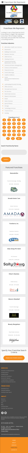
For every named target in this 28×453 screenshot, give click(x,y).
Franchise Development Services (8, 381)
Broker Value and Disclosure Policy (10, 429)
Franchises (14, 447)
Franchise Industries (5, 390)
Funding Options (4, 372)
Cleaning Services (9, 59)
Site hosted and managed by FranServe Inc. (10, 434)
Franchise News (4, 406)
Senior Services (9, 101)
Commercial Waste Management (13, 65)
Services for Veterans (5, 378)
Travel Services (9, 110)
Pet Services (8, 91)
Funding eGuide (4, 374)
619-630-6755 (7, 423)
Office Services (9, 86)
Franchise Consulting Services (7, 370)
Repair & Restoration (10, 96)
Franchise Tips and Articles (7, 408)
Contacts (14, 450)
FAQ (2, 402)
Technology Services (10, 108)
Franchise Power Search (14, 358)
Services (14, 445)
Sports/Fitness (8, 103)
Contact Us (3, 401)
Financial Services (9, 70)
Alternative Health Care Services (13, 47)
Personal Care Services (11, 89)
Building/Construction (10, 52)
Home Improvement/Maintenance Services (12, 78)
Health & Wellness (9, 75)
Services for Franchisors (6, 376)
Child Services (8, 56)
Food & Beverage (9, 72)
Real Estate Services (10, 94)
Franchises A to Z (5, 388)
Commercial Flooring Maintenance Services (10, 62)
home (14, 440)
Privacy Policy (4, 431)
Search (6, 159)
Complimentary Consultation (7, 380)
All (19, 138)
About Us (3, 399)
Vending (7, 113)
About (14, 442)
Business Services (9, 54)
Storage (7, 106)
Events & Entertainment (11, 67)
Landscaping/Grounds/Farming (13, 84)
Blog (2, 404)
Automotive (8, 49)
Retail (6, 98)
